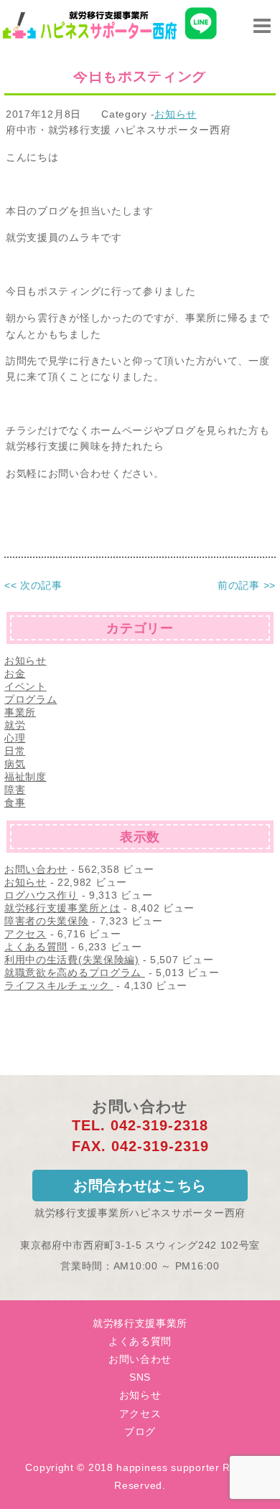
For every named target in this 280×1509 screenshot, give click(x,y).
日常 (14, 751)
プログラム (30, 699)
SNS (140, 1377)
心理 (14, 738)
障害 (14, 789)
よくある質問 (35, 946)
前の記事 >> (247, 585)
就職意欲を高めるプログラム (74, 972)
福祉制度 (25, 776)
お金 (14, 673)
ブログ (140, 1431)
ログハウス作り (41, 895)
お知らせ (175, 114)
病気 (14, 764)
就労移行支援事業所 (140, 1323)
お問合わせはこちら (140, 1185)
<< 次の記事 (33, 585)
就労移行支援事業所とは (62, 908)
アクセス (25, 934)
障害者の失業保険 (46, 921)
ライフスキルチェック (58, 985)
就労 (14, 725)
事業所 (20, 712)
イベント (25, 686)
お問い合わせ (35, 869)
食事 (14, 802)
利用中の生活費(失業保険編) (71, 959)
